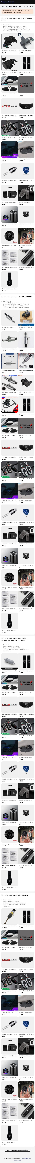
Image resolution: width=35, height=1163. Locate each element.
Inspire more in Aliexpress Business (17, 1150)
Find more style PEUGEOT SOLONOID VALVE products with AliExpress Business (15, 11)
